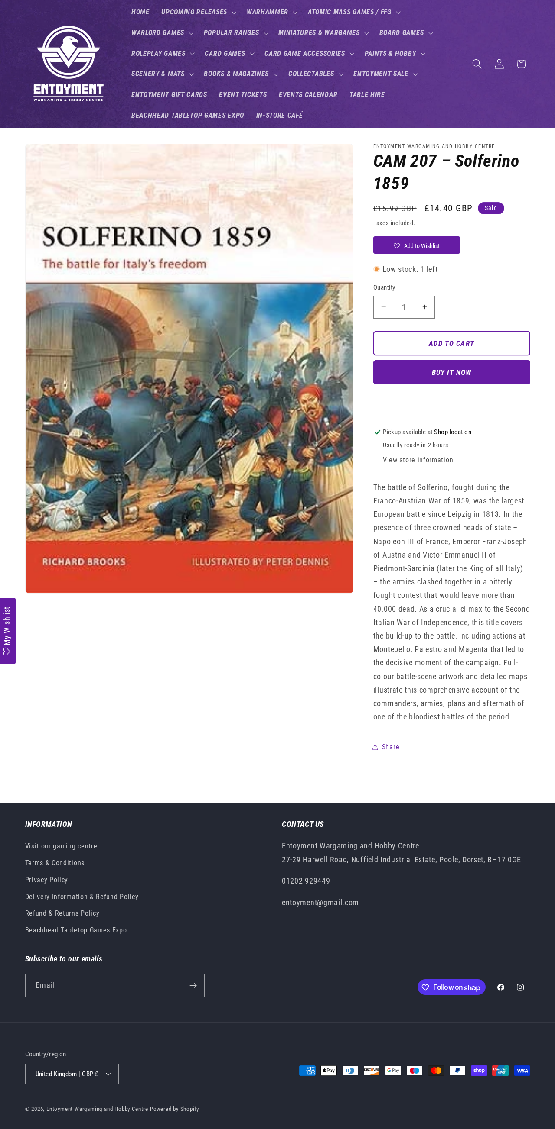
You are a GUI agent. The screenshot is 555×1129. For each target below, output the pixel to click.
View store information (418, 460)
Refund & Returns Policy (62, 914)
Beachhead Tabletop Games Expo (76, 930)
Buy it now (452, 372)
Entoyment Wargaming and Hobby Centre (97, 1109)
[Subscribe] (193, 985)
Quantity (384, 287)
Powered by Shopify (174, 1109)
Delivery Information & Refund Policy (82, 897)
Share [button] (390, 747)
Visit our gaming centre (61, 846)
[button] (198, 12)
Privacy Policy (47, 880)
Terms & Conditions (55, 863)
